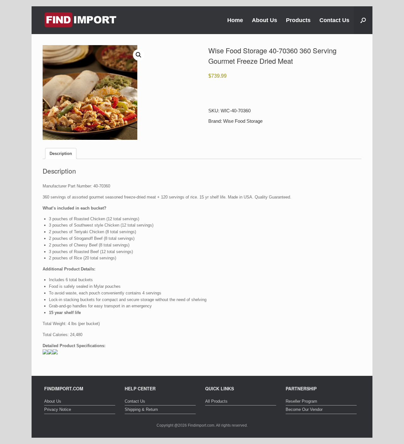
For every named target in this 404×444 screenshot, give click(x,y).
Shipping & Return (141, 409)
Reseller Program (301, 401)
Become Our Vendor (304, 409)
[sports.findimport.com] (80, 20)
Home (235, 20)
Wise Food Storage (243, 121)
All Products (216, 401)
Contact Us (334, 20)
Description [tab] (61, 153)
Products (298, 20)
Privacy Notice (57, 409)
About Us (264, 20)
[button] (363, 20)
